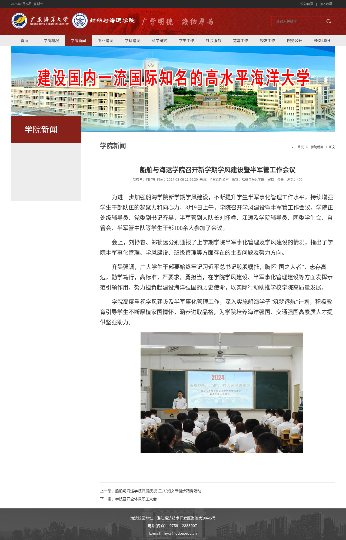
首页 (24, 40)
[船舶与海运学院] (73, 26)
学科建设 (132, 40)
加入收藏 (326, 4)
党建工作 (240, 40)
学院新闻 (78, 40)
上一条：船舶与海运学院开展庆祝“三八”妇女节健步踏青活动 (150, 491)
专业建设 (105, 40)
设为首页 (306, 4)
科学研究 (159, 40)
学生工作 (186, 40)
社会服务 (213, 40)
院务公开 (294, 40)
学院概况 (51, 40)
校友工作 (267, 40)
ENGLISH (322, 40)
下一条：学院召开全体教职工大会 (128, 499)
